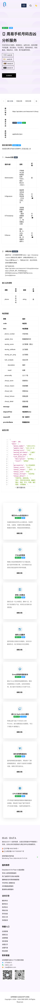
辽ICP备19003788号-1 (11, 848)
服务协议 (5, 904)
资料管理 (5, 941)
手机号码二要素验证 (8, 883)
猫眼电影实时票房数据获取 (10, 879)
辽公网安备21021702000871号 (14, 851)
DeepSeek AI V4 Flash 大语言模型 (13, 870)
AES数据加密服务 (7, 886)
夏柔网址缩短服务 (8, 889)
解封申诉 (5, 900)
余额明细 (5, 938)
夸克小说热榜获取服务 (9, 873)
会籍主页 (5, 944)
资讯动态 (5, 913)
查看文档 (19, 533)
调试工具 (5, 917)
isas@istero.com (10, 967)
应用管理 (5, 931)
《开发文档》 (25, 149)
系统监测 (5, 920)
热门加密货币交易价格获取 (10, 876)
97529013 (8, 962)
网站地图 (5, 951)
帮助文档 (5, 910)
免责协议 (5, 907)
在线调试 (9, 75)
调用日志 (5, 934)
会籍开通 (5, 947)
